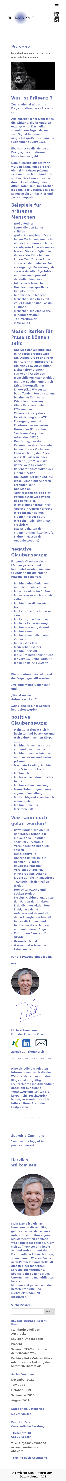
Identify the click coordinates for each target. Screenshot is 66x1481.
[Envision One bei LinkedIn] (56, 15)
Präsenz (17, 1344)
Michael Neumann (24, 53)
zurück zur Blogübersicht (29, 1051)
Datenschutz (29, 1476)
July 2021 (18, 1385)
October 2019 (21, 1390)
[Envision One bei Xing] (56, 21)
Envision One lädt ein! (27, 1339)
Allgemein (16, 57)
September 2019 (23, 1395)
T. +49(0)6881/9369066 (28, 1443)
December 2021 (22, 1379)
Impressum (45, 1473)
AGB (43, 1476)
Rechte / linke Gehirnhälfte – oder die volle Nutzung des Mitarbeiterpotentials (31, 1362)
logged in (37, 1141)
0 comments (31, 57)
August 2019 (20, 1400)
